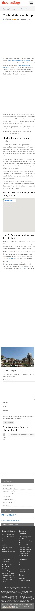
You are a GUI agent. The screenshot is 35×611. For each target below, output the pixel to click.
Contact (8, 589)
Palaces (4, 539)
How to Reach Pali (8, 494)
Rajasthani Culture (24, 545)
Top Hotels (5, 569)
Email (5, 406)
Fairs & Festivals (24, 539)
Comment (6, 380)
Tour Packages (6, 571)
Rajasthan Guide (7, 579)
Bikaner (11, 258)
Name (5, 402)
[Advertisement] (17, 38)
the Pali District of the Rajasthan (19, 61)
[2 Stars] (14, 19)
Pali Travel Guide (8, 485)
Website (5, 411)
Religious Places (7, 547)
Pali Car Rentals (7, 502)
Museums (5, 541)
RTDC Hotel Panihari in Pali (10, 520)
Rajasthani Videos (24, 551)
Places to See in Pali (9, 488)
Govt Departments (24, 567)
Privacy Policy (23, 589)
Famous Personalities (8, 577)
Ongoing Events (23, 555)
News (12, 589)
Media (4, 581)
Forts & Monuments (8, 537)
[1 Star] (12, 19)
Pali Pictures (6, 505)
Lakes (4, 543)
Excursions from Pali (9, 491)
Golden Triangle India (8, 551)
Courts (21, 565)
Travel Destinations (8, 535)
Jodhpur (25, 268)
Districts (21, 563)
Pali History (6, 496)
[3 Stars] (16, 19)
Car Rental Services (8, 573)
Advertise (3, 589)
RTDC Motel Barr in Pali (9, 515)
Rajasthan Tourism (13, 8)
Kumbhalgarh (18, 244)
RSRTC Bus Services (8, 575)
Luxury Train (6, 549)
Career (17, 589)
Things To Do (6, 567)
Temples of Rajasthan (24, 8)
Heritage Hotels (23, 553)
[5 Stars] (19, 19)
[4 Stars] (17, 19)
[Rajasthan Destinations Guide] (11, 3)
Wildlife (4, 545)
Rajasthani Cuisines (25, 549)
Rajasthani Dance (24, 547)
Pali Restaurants (8, 499)
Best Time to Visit (7, 565)
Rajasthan (4, 8)
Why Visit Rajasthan (25, 537)
